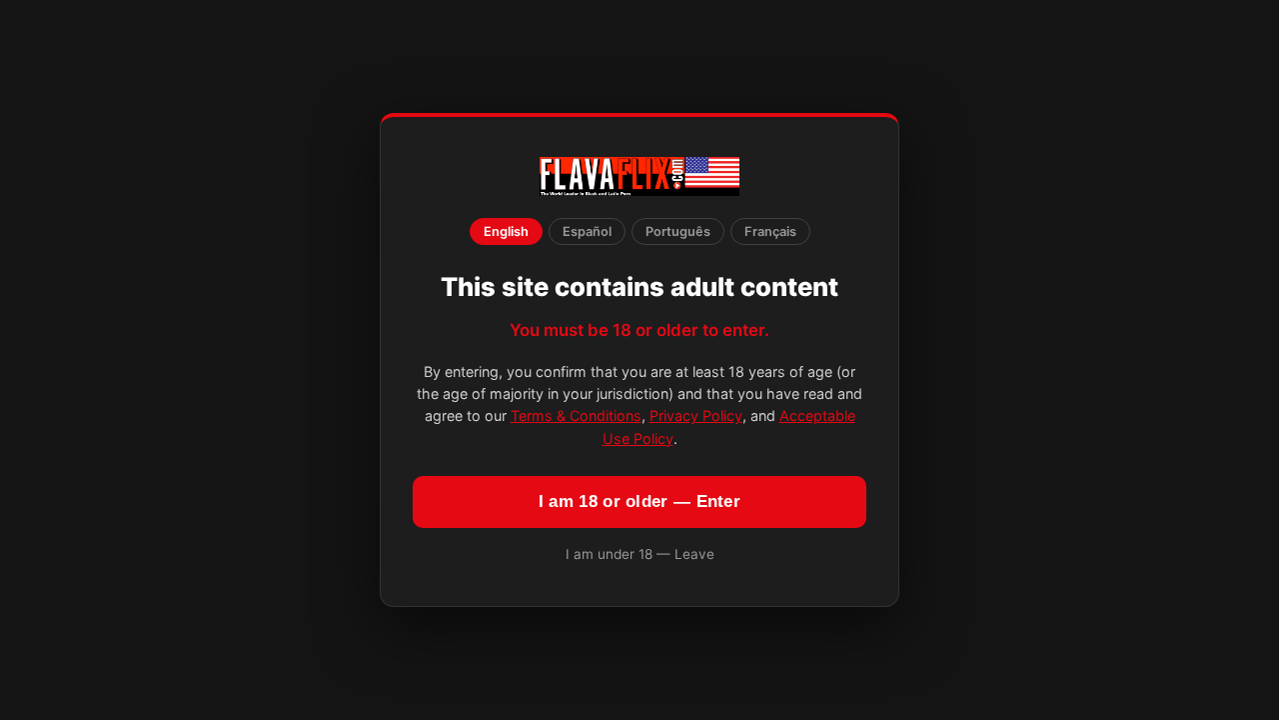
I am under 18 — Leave (640, 554)
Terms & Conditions (576, 415)
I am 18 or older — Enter (639, 501)
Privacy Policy (695, 415)
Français (770, 231)
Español (587, 231)
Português (677, 231)
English (506, 231)
